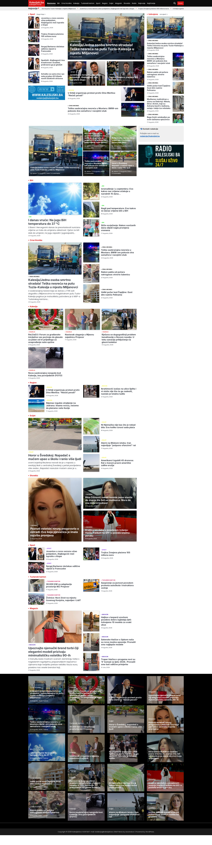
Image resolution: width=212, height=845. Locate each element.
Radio (134, 3)
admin (46, 701)
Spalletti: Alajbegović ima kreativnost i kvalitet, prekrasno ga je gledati (53, 62)
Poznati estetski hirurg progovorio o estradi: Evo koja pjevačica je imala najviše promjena (54, 532)
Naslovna (51, 3)
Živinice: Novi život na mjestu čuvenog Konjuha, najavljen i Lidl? (63, 599)
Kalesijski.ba (36, 2)
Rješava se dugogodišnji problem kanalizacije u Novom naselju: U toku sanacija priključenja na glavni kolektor (119, 338)
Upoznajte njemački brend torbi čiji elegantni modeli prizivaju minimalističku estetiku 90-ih (53, 651)
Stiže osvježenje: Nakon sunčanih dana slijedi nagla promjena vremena (118, 228)
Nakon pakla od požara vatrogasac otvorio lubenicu (157, 74)
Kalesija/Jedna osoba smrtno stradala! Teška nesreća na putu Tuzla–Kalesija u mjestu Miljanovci (102, 49)
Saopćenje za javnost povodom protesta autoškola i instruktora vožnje (117, 585)
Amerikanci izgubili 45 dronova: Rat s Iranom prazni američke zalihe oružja (117, 463)
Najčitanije (151, 3)
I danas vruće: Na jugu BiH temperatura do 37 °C (47, 222)
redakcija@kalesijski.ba (150, 136)
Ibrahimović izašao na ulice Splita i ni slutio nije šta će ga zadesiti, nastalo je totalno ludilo (118, 391)
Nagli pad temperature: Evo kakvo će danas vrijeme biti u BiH (118, 209)
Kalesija (76, 3)
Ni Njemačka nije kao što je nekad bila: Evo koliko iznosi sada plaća (118, 426)
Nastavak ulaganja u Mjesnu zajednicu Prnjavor (79, 335)
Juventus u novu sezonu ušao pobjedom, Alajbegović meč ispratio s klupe (81, 9)
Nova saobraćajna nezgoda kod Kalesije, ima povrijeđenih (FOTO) (45, 374)
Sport (98, 3)
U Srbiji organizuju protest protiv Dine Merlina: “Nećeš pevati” (169, 9)
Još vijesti (163, 14)
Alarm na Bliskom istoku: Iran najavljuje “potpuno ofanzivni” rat (118, 444)
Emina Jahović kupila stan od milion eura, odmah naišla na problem (164, 814)
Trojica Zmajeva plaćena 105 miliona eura (127, 9)
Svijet (111, 3)
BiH (58, 3)
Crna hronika (66, 3)
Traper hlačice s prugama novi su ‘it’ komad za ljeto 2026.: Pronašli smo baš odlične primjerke (118, 662)
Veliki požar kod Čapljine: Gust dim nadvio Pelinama (159, 88)
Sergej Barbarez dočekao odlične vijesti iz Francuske (52, 48)
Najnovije (141, 3)
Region (105, 3)
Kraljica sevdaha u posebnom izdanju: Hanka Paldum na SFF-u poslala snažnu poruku (107, 533)
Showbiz (127, 3)
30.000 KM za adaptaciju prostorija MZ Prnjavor (59, 585)
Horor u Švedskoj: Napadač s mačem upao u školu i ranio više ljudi (54, 457)
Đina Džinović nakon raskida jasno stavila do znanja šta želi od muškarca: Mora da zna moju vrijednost (108, 500)
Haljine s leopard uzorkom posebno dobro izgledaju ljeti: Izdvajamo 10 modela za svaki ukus (116, 621)
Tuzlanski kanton (87, 3)
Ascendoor (129, 832)
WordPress (150, 832)
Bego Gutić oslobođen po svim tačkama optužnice (158, 118)
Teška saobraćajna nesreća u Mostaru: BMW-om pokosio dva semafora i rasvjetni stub (93, 109)
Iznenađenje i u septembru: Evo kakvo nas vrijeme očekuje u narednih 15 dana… (117, 191)
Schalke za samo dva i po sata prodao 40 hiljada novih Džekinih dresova (52, 76)
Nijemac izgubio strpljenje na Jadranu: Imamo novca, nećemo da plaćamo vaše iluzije (62, 405)
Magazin (118, 3)
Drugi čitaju (40, 14)
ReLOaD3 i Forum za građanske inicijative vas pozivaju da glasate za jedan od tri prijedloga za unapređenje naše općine (45, 338)
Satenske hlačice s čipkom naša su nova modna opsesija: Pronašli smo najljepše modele (118, 642)
